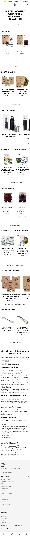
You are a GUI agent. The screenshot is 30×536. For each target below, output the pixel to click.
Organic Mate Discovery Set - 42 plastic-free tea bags (7, 169)
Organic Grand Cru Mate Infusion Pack (8, 249)
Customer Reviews (5, 479)
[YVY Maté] (15, 4)
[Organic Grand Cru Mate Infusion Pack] (7, 240)
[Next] (17, 62)
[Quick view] (8, 45)
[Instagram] (4, 528)
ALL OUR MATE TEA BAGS (15, 182)
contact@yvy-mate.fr (6, 522)
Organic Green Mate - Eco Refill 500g (22, 90)
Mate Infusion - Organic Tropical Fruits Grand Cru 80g (22, 250)
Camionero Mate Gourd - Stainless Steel (7, 208)
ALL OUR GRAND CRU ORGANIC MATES (15, 304)
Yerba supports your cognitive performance (11, 406)
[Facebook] (1, 528)
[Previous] (13, 62)
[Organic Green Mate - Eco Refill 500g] (22, 81)
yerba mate (18, 357)
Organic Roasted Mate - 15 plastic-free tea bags (22, 169)
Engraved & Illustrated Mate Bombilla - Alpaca (22, 329)
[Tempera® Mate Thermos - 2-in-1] (11, 123)
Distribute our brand (6, 486)
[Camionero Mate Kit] (22, 40)
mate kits (7, 360)
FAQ (2, 484)
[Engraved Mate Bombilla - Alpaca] (7, 319)
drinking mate (12, 445)
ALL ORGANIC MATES (15, 105)
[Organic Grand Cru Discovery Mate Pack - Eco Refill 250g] (11, 283)
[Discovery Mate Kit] (7, 40)
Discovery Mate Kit (8, 49)
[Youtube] (7, 528)
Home (2, 25)
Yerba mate (3, 370)
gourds (5, 357)
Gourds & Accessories (6, 493)
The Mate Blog (4, 499)
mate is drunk (10, 426)
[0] (27, 4)
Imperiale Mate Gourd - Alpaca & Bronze (22, 208)
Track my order (4, 506)
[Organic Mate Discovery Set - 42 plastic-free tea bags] (7, 159)
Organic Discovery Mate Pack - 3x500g (8, 90)
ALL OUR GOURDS (15, 225)
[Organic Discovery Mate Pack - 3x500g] (7, 81)
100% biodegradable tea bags (21, 359)
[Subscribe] (27, 472)
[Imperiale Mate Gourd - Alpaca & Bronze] (22, 197)
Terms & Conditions (5, 502)
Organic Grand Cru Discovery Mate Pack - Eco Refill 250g (11, 295)
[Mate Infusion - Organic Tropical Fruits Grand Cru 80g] (22, 240)
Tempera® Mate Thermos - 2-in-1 (11, 134)
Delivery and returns (5, 504)
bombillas (11, 357)
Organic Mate (4, 488)
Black (25, 216)
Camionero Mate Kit (22, 49)
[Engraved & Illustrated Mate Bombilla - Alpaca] (22, 319)
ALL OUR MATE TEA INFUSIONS (15, 265)
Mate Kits (3, 491)
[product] (4, 534)
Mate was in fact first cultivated (8, 383)
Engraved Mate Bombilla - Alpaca (7, 328)
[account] (26, 534)
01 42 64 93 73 (4, 520)
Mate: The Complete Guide (7, 481)
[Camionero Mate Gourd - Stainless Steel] (7, 197)
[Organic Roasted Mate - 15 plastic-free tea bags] (22, 159)
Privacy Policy (4, 509)
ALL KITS (15, 66)
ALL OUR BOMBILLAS (15, 342)
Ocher (19, 216)
